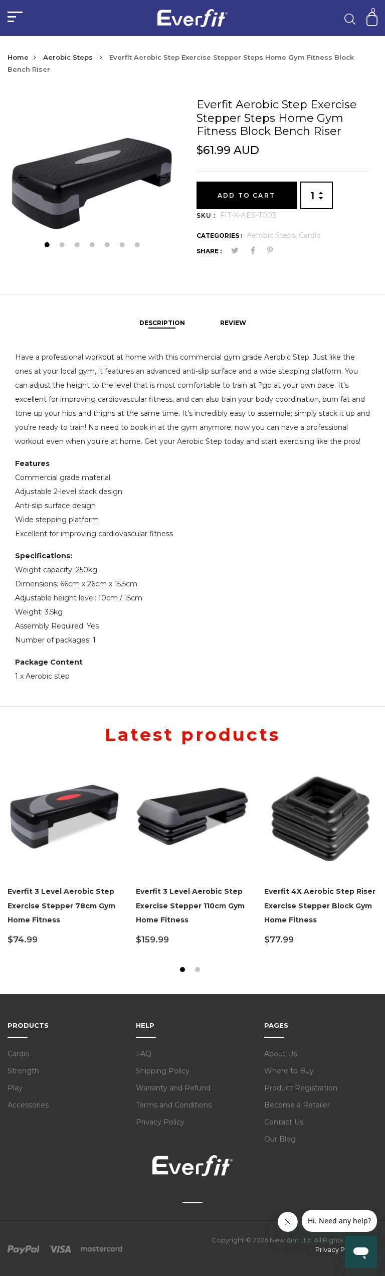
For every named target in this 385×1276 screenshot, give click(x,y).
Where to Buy (289, 1070)
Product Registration (300, 1087)
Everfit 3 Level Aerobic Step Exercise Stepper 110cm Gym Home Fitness (190, 906)
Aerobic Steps (69, 57)
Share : (209, 251)
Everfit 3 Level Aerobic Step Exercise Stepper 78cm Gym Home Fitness (61, 906)
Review (233, 323)
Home (18, 57)
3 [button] (78, 246)
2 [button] (63, 246)
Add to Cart (246, 195)
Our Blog (280, 1139)
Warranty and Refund (173, 1087)
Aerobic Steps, (273, 235)
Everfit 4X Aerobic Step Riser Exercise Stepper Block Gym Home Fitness (319, 906)
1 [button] (48, 246)
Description (162, 323)
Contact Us (283, 1122)
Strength (23, 1070)
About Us (280, 1053)
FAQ (143, 1053)
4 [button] (93, 246)
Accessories (28, 1104)
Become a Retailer (297, 1104)
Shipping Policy (162, 1070)
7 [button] (138, 246)
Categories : (219, 235)
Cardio (310, 235)
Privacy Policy (160, 1122)
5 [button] (108, 246)
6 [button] (123, 246)
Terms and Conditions (174, 1104)
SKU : (206, 215)
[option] (94, 177)
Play (15, 1087)
